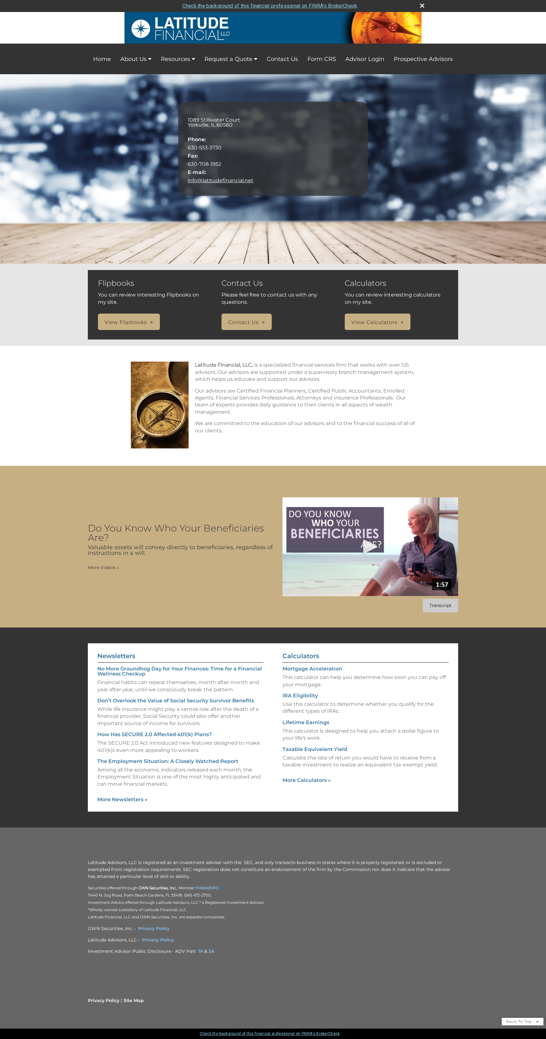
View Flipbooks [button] (126, 322)
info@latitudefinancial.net (220, 180)
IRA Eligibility (300, 696)
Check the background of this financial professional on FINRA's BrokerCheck (269, 6)
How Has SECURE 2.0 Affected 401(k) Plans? (154, 734)
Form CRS (321, 59)
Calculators (300, 656)
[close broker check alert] (422, 5)
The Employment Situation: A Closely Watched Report (167, 761)
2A (211, 951)
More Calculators (306, 780)
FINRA (202, 888)
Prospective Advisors (423, 59)
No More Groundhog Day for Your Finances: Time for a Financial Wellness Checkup (179, 671)
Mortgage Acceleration (312, 669)
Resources (175, 59)
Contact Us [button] (243, 322)
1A (200, 951)
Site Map (134, 1000)
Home (102, 59)
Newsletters (116, 656)
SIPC (214, 888)
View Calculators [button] (374, 322)
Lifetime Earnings (305, 722)
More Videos (103, 567)
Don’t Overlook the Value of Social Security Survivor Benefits (175, 701)
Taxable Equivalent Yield (314, 749)
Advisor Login (364, 59)
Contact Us (282, 59)
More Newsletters (122, 799)
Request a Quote (228, 59)
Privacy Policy (154, 928)
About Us (133, 59)
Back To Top (519, 1021)
